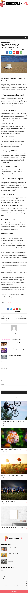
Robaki (2, 570)
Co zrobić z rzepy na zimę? (14, 355)
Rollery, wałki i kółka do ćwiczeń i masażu (9, 585)
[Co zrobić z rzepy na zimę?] (4, 357)
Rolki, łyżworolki (4, 578)
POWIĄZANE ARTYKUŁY (6, 339)
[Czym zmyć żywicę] (4, 549)
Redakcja (5, 49)
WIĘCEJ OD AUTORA (16, 339)
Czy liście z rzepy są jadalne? (15, 342)
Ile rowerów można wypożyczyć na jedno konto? (13, 422)
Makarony (3, 581)
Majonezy (3, 576)
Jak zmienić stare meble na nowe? (13, 527)
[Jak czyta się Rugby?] (14, 490)
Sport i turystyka (3, 42)
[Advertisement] (14, 21)
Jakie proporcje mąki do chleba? (12, 475)
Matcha (2, 583)
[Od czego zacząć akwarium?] (14, 438)
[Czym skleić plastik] (4, 555)
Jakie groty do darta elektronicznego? (5, 319)
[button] (26, 37)
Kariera (2, 574)
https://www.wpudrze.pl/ (13, 302)
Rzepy (8, 42)
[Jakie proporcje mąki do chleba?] (14, 464)
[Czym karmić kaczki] (4, 561)
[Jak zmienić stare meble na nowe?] (14, 516)
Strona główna (3, 40)
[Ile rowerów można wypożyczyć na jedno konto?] (14, 410)
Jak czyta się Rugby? (8, 501)
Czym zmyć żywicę (12, 547)
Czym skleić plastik (13, 553)
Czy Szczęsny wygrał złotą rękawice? (21, 319)
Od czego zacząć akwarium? (11, 449)
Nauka (2, 572)
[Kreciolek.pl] (14, 3)
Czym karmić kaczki (13, 559)
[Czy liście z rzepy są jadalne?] (4, 344)
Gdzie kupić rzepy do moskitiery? (16, 349)
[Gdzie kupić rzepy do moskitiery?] (4, 350)
